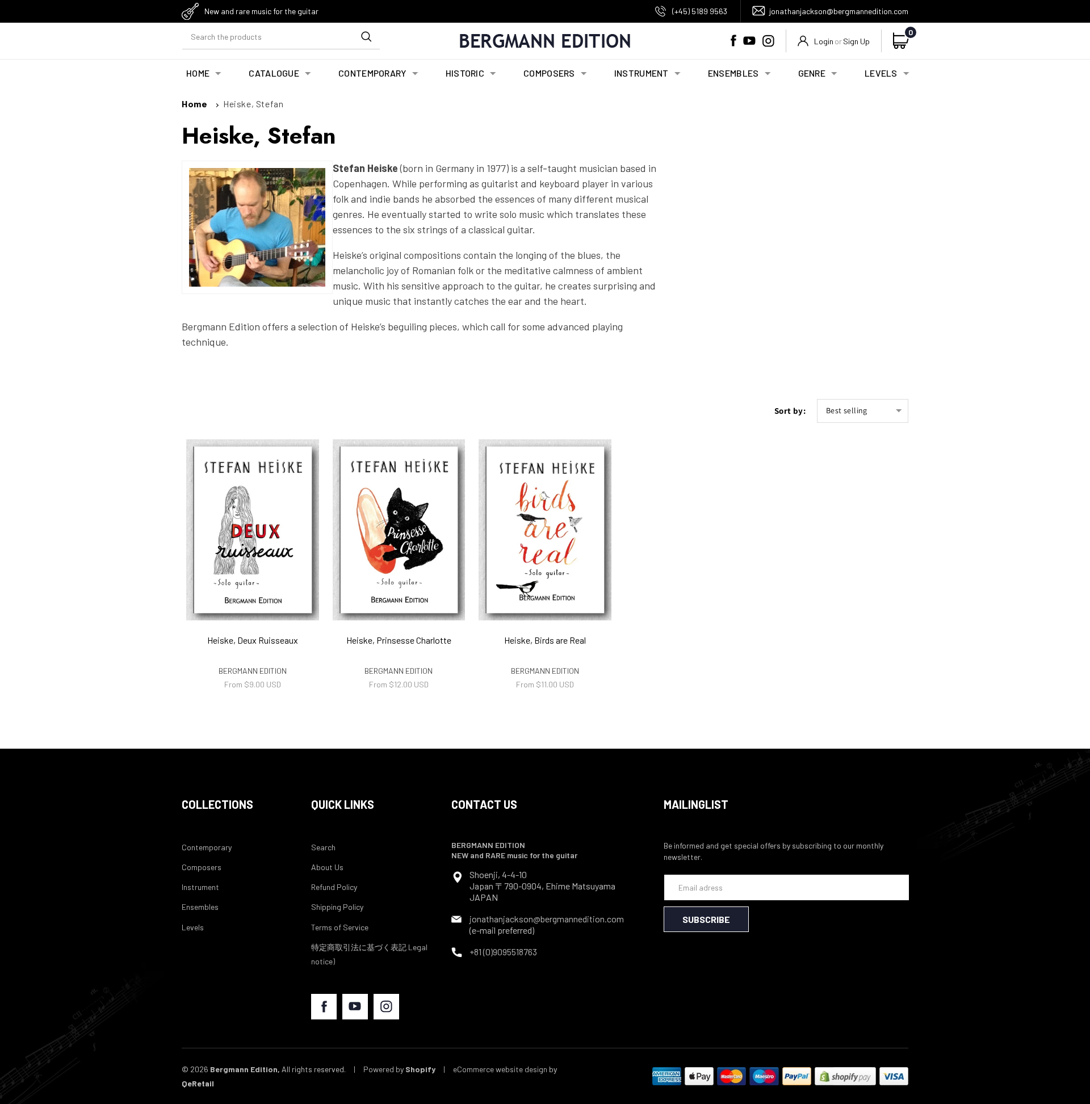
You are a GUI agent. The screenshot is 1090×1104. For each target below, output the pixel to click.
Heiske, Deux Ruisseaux (252, 640)
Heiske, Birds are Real (545, 640)
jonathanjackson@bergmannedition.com (838, 11)
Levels (193, 927)
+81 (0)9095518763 (503, 951)
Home (194, 103)
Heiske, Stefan (253, 103)
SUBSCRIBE (706, 919)
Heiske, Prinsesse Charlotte (398, 640)
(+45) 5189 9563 (699, 11)
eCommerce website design (500, 1069)
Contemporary (207, 847)
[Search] (366, 36)
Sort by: (790, 410)
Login (823, 41)
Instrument (200, 887)
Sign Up (856, 41)
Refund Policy (334, 887)
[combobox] (281, 36)
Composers (201, 867)
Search (323, 847)
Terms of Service (339, 927)
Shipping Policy (337, 907)
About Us (327, 867)
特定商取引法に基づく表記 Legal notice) (369, 954)
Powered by (399, 1069)
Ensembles (200, 907)
